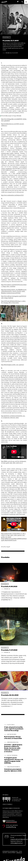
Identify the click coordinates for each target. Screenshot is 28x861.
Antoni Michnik (11, 734)
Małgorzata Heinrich (13, 766)
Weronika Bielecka (12, 742)
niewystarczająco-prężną (7, 153)
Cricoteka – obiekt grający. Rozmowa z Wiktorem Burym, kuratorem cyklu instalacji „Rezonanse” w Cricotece (13, 748)
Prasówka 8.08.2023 (9, 586)
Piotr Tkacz (11, 724)
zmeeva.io (19, 852)
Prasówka (5, 557)
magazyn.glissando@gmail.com (19, 839)
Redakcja (8, 52)
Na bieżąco (6, 37)
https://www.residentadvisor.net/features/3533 (12, 195)
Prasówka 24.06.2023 (9, 695)
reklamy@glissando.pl (16, 843)
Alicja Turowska (12, 755)
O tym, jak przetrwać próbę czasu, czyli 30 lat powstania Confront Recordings (13, 728)
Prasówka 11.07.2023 (9, 650)
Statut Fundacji (7, 804)
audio (2, 161)
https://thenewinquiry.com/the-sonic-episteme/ (12, 364)
